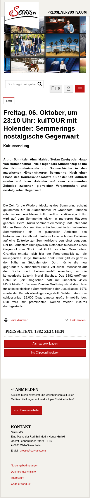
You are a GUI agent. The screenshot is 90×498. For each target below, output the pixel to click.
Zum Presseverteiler (26, 410)
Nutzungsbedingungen (24, 465)
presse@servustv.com (33, 450)
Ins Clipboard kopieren (45, 352)
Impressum (17, 477)
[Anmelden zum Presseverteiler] (68, 88)
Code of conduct (20, 484)
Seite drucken (18, 320)
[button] (39, 84)
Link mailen (78, 320)
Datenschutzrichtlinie (23, 471)
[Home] (21, 14)
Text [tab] (9, 101)
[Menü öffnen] (80, 88)
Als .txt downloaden (45, 343)
